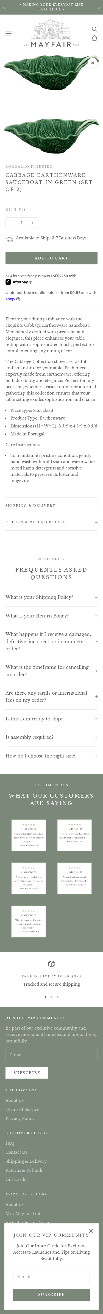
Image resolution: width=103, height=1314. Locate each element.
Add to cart (51, 258)
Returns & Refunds (24, 1170)
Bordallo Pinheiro (29, 167)
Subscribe (51, 1294)
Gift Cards (15, 1179)
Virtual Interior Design (28, 1222)
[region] (51, 974)
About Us (14, 1100)
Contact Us (16, 1152)
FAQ (9, 1143)
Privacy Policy (20, 1118)
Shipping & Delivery (26, 1161)
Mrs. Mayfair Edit (22, 1213)
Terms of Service (22, 1109)
